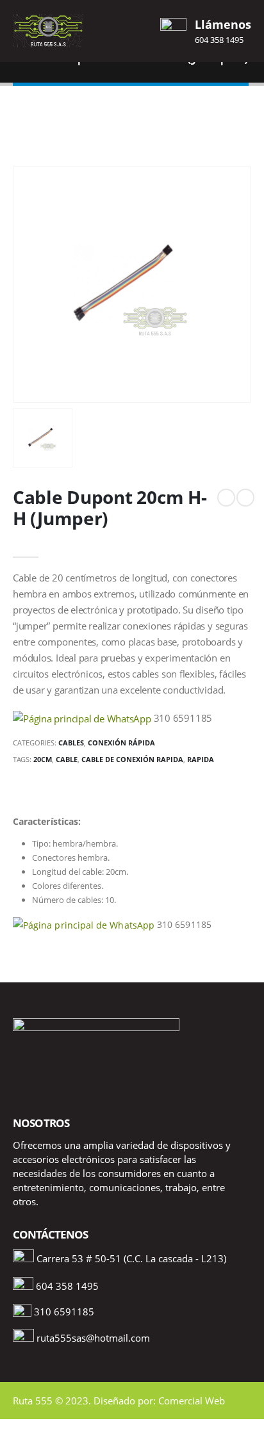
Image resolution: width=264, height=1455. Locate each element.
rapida (200, 759)
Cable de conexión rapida (132, 759)
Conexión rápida (121, 742)
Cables (71, 742)
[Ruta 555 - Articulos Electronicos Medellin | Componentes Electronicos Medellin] (48, 30)
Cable (67, 759)
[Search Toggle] (132, 31)
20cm (42, 759)
